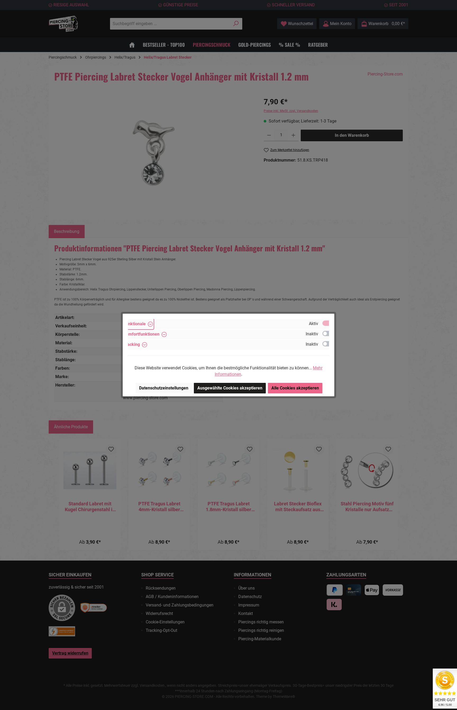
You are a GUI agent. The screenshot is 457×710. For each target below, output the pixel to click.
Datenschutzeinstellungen (163, 388)
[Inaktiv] (328, 333)
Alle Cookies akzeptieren (295, 388)
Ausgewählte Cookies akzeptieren (229, 388)
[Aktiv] (328, 323)
